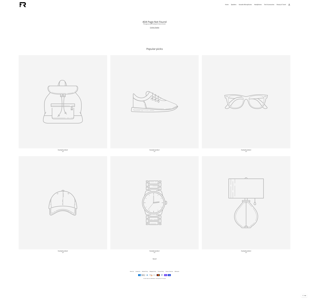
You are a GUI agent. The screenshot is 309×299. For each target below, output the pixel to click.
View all (154, 259)
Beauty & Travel (281, 4)
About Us (132, 271)
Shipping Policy (153, 271)
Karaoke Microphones (245, 4)
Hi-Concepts (163, 278)
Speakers (233, 4)
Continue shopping (154, 27)
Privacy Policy (161, 271)
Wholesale (177, 271)
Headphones (258, 4)
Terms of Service (169, 271)
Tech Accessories (269, 4)
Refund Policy (145, 271)
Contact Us (138, 271)
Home (227, 4)
